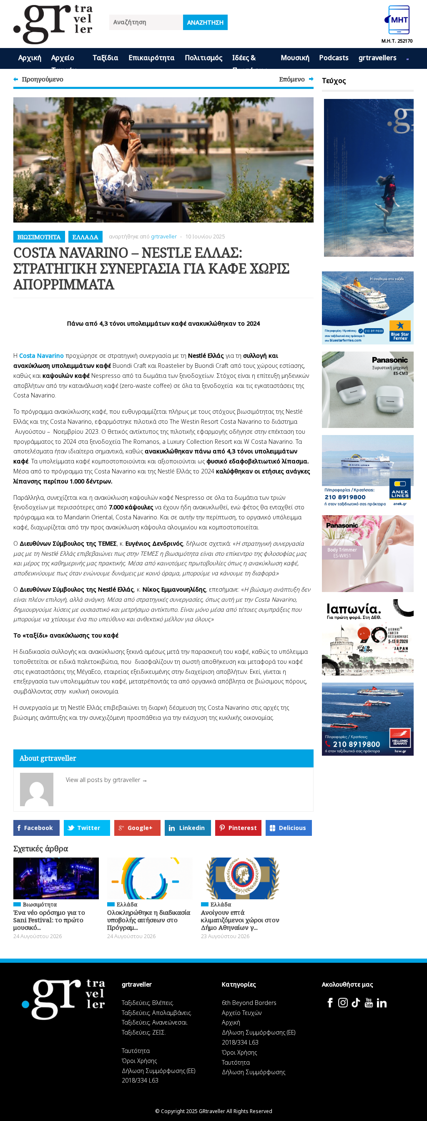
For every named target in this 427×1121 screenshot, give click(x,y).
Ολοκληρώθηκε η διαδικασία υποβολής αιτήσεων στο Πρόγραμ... (148, 919)
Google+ (140, 828)
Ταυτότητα (136, 1051)
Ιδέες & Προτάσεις (249, 61)
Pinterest (243, 828)
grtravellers (378, 57)
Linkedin (192, 828)
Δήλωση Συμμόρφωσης (253, 1072)
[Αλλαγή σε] (408, 58)
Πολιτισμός (203, 57)
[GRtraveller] (53, 39)
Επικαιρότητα (151, 57)
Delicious (292, 828)
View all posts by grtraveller (107, 780)
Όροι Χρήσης (139, 1061)
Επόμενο (292, 79)
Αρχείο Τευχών (63, 61)
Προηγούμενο (42, 79)
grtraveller (164, 236)
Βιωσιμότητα (39, 237)
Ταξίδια (105, 57)
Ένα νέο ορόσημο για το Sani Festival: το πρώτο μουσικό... (49, 919)
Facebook (38, 828)
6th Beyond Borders (249, 1003)
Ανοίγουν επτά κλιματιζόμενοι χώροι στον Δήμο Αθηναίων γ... (240, 919)
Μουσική (295, 57)
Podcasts (334, 57)
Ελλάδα (85, 237)
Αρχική (29, 57)
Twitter (88, 828)
